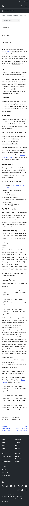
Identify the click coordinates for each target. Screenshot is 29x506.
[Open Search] (21, 6)
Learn (3, 453)
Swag (17, 461)
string (22, 360)
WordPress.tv (6, 461)
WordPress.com (7, 467)
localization (15, 51)
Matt (4, 469)
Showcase (18, 439)
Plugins (17, 445)
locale (9, 382)
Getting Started (8, 164)
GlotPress (22, 170)
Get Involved (19, 453)
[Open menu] (26, 6)
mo (12, 204)
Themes (17, 442)
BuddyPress (6, 475)
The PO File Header (9, 209)
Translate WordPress (9, 10)
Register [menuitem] (26, 1)
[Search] (18, 20)
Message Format (8, 280)
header (13, 195)
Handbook (9, 15)
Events (17, 456)
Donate (18, 459)
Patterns (17, 448)
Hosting (4, 445)
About (3, 439)
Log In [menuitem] (21, 1)
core (3, 339)
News (3, 442)
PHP (20, 82)
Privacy (4, 448)
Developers (5, 459)
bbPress (5, 472)
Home (3, 15)
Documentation (6, 456)
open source (16, 63)
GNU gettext (8, 51)
